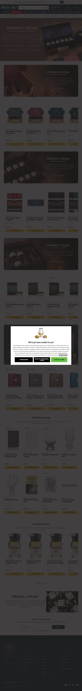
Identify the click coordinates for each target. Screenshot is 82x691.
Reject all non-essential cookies (42, 359)
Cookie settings (24, 359)
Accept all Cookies (59, 359)
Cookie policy (63, 355)
